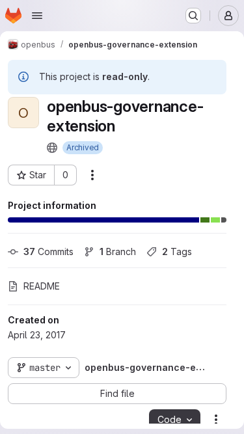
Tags (177, 251)
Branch (118, 251)
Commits (48, 251)
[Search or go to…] (193, 15)
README (41, 286)
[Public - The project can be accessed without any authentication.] (52, 147)
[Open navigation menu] (37, 15)
